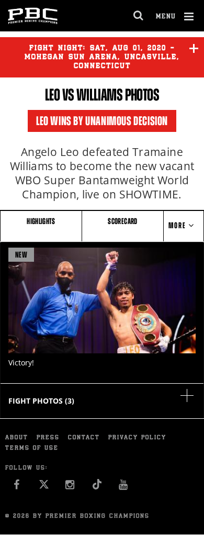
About (16, 437)
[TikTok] (97, 487)
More (178, 225)
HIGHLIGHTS (41, 221)
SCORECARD (122, 221)
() (41, 401)
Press (48, 437)
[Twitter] (43, 487)
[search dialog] (138, 15)
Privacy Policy (137, 437)
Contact (84, 437)
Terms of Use (32, 448)
